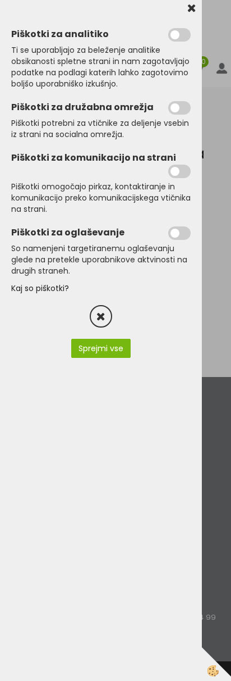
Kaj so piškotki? (40, 288)
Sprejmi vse (100, 348)
